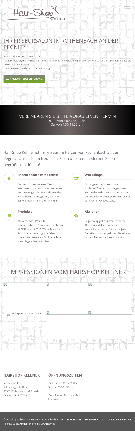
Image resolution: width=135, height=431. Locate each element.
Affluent (24, 423)
